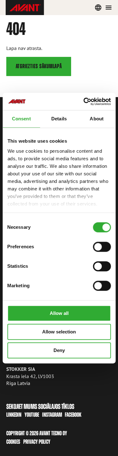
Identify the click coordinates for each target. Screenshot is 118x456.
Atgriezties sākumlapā (39, 66)
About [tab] (97, 118)
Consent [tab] (21, 118)
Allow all (59, 313)
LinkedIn (13, 414)
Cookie (12, 441)
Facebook (73, 414)
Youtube (32, 414)
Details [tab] (59, 118)
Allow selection (59, 331)
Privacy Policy (36, 441)
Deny (59, 350)
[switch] (102, 247)
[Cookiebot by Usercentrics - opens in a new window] (84, 101)
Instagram (52, 414)
